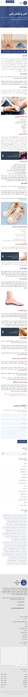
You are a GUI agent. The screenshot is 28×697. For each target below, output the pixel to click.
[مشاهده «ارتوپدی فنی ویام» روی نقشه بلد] (14, 656)
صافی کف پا (20, 93)
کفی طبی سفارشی (22, 560)
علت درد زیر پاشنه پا (7, 542)
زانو (25, 486)
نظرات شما (24, 637)
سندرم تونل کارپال (15, 536)
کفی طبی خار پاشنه (13, 557)
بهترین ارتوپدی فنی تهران (12, 521)
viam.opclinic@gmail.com (17, 608)
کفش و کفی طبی (7, 51)
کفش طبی (9, 186)
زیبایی (24, 488)
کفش (11, 143)
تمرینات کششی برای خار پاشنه (9, 527)
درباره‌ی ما (25, 635)
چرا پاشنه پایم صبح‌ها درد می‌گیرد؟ (12, 551)
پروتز (26, 626)
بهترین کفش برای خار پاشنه (20, 524)
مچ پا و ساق (23, 505)
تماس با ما (21, 395)
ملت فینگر (24, 548)
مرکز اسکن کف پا (8, 545)
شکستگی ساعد (15, 539)
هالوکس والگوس (11, 548)
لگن (25, 502)
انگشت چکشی (23, 521)
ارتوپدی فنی (19, 515)
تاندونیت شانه (9, 524)
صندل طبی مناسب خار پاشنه (20, 542)
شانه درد (7, 536)
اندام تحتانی (23, 469)
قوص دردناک (17, 545)
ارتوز (26, 624)
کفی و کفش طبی (23, 628)
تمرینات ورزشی (22, 480)
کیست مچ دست (10, 563)
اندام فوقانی (23, 472)
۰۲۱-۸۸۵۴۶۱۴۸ (20, 602)
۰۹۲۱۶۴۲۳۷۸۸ (20, 605)
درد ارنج (24, 530)
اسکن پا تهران (6, 515)
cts (25, 515)
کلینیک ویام (23, 563)
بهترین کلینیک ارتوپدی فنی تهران (20, 621)
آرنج (25, 463)
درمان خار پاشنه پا (16, 533)
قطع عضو (24, 545)
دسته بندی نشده (22, 483)
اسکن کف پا (23, 82)
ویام (5, 548)
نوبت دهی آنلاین (9, 1)
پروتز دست (23, 551)
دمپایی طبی (23, 536)
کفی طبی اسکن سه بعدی (8, 554)
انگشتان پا (23, 477)
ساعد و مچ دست (22, 491)
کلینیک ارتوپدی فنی (12, 560)
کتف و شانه (23, 497)
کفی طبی (17, 554)
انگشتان (24, 474)
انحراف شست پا (15, 518)
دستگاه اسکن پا (6, 533)
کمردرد (17, 563)
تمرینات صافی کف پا (22, 527)
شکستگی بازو (23, 539)
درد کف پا (24, 533)
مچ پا (18, 548)
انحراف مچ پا (7, 518)
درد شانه (18, 530)
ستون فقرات (23, 494)
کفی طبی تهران (23, 557)
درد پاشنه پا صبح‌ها (10, 530)
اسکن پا (24, 466)
